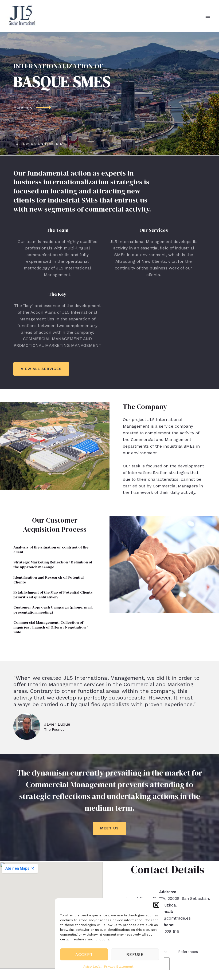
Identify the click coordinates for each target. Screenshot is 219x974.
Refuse (135, 954)
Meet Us (109, 828)
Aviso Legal (92, 966)
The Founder (55, 729)
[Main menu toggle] (208, 16)
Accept (84, 954)
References (188, 951)
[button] (156, 905)
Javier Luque (57, 724)
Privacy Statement (118, 966)
